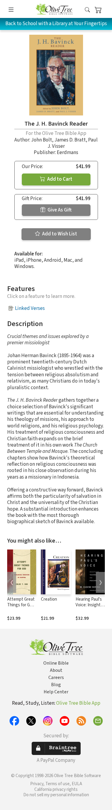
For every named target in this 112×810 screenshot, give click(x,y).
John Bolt (41, 140)
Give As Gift (59, 210)
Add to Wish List (59, 233)
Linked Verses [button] (30, 308)
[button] (87, 10)
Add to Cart (59, 179)
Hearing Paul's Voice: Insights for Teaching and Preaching (89, 607)
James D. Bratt (70, 140)
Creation (49, 599)
